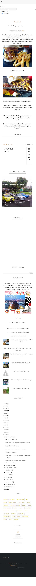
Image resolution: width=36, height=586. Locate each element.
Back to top (20, 567)
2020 (5, 418)
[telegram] (6, 145)
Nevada (26, 511)
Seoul (29, 505)
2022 (5, 413)
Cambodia (13, 513)
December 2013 (10, 437)
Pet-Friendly (7, 516)
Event (5, 519)
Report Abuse (18, 543)
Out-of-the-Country (9, 499)
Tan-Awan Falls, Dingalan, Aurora (21, 388)
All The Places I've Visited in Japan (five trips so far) (18, 283)
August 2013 (9, 470)
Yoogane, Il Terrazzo (10, 452)
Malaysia (19, 511)
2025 (5, 406)
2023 (5, 410)
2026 (5, 403)
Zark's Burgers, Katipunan (12, 445)
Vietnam (13, 511)
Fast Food (17, 22)
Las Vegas (6, 513)
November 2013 (10, 463)
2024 (5, 408)
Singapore (28, 508)
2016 (5, 427)
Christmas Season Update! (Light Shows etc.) (17, 442)
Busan (24, 505)
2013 (5, 434)
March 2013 (9, 482)
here (23, 30)
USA (27, 499)
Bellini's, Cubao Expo (11, 439)
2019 (5, 420)
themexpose (12, 563)
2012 (5, 489)
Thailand (6, 511)
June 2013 (8, 474)
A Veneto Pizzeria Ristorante (21, 371)
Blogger (13, 565)
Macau (21, 508)
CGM (14, 516)
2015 (5, 430)
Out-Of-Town (20, 499)
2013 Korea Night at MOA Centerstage (21, 380)
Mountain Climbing (15, 505)
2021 (5, 415)
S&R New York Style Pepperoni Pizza (16, 203)
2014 (5, 432)
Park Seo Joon (7, 508)
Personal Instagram (18, 535)
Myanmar (16, 519)
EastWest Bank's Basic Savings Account (18, 328)
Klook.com (18, 318)
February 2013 (10, 484)
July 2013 (8, 472)
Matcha (6, 505)
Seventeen (25, 516)
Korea (5, 502)
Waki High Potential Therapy (18, 336)
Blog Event (21, 502)
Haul (10, 519)
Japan (28, 502)
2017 (5, 425)
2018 (5, 422)
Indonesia (21, 513)
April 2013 (8, 479)
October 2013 (9, 465)
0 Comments (29, 144)
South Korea (12, 502)
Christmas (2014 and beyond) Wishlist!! (15, 460)
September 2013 (10, 467)
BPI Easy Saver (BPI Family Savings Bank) (18, 332)
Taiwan (15, 508)
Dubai (18, 516)
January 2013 (9, 486)
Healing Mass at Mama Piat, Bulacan (21, 362)
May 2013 (8, 477)
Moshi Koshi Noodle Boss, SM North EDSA (16, 449)
